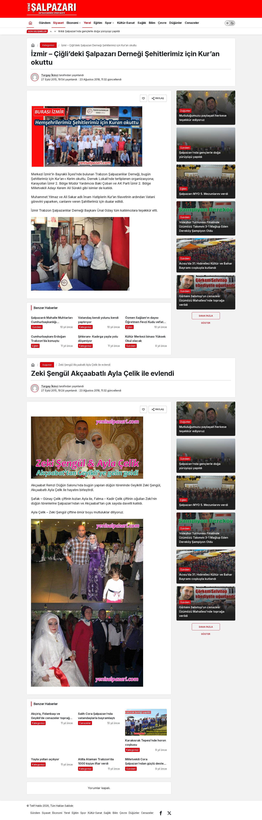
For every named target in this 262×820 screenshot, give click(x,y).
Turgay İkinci (49, 75)
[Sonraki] (55, 31)
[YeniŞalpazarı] (52, 8)
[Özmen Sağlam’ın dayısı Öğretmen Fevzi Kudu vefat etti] (146, 321)
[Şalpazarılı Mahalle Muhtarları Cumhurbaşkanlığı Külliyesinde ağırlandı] (52, 321)
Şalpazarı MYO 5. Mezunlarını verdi (203, 194)
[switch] (230, 23)
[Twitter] (169, 812)
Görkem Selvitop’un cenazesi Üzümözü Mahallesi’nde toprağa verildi (201, 300)
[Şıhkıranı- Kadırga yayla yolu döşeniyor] (99, 340)
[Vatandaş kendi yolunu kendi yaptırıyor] (99, 321)
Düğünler (185, 110)
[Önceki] (51, 31)
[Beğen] (143, 98)
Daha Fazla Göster (206, 316)
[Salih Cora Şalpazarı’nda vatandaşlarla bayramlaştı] (99, 730)
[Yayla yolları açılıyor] (52, 763)
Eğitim (183, 188)
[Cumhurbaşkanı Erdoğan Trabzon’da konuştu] (52, 340)
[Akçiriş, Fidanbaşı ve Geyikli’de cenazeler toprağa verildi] (52, 730)
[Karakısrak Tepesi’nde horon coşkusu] (146, 730)
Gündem (185, 147)
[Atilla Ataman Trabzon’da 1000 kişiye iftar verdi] (99, 763)
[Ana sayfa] (30, 23)
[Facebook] (161, 812)
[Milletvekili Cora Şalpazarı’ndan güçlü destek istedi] (146, 763)
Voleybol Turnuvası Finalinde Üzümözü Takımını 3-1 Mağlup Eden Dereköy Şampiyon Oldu (203, 226)
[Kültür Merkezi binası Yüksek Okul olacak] (146, 340)
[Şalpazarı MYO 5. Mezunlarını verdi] (205, 181)
